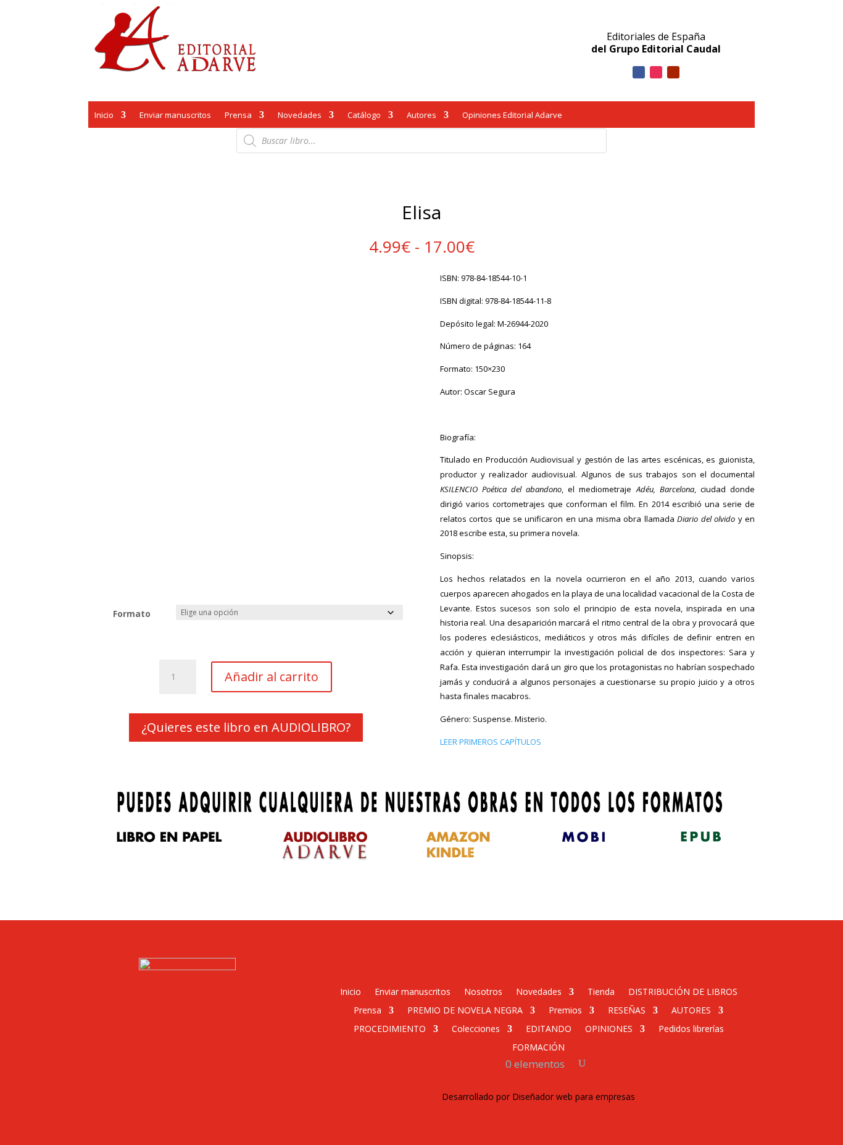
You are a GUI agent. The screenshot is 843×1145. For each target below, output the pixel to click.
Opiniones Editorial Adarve (512, 116)
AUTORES (691, 1009)
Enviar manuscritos (175, 116)
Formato (132, 613)
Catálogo (364, 116)
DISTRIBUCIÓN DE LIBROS (682, 991)
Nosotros (483, 991)
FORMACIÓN (538, 1046)
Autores (421, 116)
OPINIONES (609, 1028)
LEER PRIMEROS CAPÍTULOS (490, 741)
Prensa (238, 116)
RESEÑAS (627, 1009)
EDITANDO (548, 1028)
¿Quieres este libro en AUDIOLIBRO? (246, 727)
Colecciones (476, 1028)
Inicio (104, 116)
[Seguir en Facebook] (639, 72)
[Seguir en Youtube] (673, 72)
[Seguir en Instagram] (656, 72)
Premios (565, 1009)
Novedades (300, 116)
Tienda (601, 991)
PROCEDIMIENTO (390, 1028)
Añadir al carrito (271, 676)
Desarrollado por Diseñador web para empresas (538, 1096)
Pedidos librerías (691, 1028)
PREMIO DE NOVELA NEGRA (465, 1009)
